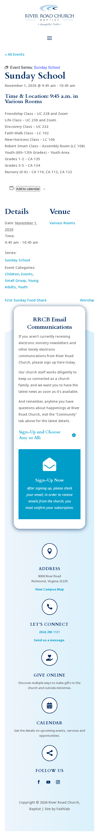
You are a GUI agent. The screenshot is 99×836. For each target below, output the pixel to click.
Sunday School (17, 260)
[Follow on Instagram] (58, 782)
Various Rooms (62, 222)
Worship (87, 300)
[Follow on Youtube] (48, 782)
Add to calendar (28, 189)
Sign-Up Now (49, 480)
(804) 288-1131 (49, 632)
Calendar (49, 723)
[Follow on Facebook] (39, 782)
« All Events (15, 54)
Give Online (49, 675)
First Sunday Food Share (26, 300)
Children (12, 273)
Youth (23, 286)
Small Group (15, 280)
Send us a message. (49, 640)
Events (27, 273)
